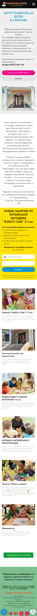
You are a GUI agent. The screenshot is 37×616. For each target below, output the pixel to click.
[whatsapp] (27, 613)
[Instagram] (21, 613)
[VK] (15, 613)
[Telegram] (10, 613)
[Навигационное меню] (33, 4)
